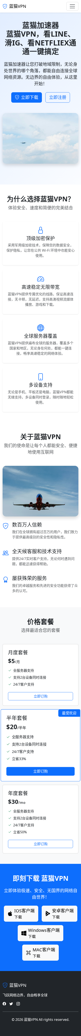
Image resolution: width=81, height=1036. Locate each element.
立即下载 (29, 97)
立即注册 (57, 97)
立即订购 (41, 696)
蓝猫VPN (17, 6)
